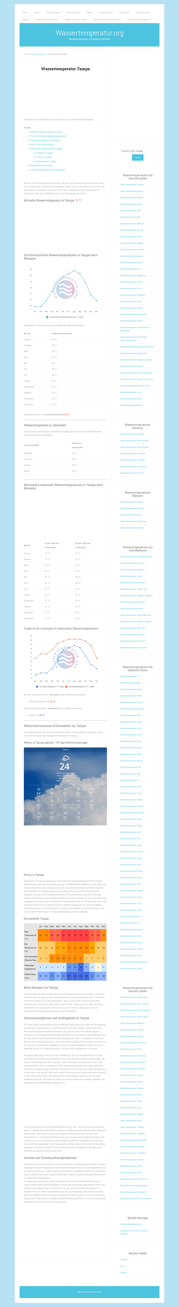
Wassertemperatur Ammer (131, 942)
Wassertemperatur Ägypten (132, 1114)
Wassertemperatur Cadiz (131, 236)
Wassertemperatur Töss (130, 903)
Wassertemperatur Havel (131, 735)
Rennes (123, 1272)
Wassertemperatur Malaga (131, 243)
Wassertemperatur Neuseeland (133, 1140)
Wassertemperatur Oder (130, 786)
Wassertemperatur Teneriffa (132, 434)
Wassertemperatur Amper (131, 689)
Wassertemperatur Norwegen (132, 1068)
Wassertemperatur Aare (130, 774)
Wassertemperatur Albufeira (132, 223)
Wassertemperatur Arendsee (132, 563)
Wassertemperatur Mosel (131, 748)
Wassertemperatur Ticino (131, 968)
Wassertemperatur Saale (131, 910)
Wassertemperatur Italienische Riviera (136, 379)
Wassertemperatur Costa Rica (133, 1153)
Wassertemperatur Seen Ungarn (134, 1017)
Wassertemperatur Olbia (130, 301)
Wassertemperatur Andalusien (133, 275)
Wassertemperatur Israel (130, 1108)
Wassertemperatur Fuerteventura (134, 440)
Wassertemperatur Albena (131, 405)
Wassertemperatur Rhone (131, 871)
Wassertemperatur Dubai (131, 204)
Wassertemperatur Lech (130, 832)
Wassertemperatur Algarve (131, 197)
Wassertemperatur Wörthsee (132, 582)
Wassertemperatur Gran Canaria (134, 447)
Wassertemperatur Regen (131, 819)
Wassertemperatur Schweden (133, 1062)
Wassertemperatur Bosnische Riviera (136, 1198)
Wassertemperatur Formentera (133, 521)
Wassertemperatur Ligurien (131, 191)
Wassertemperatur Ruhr (130, 838)
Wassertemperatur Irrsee (131, 576)
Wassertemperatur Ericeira (131, 366)
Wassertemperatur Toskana (132, 184)
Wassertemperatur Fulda (130, 722)
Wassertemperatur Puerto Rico (133, 1179)
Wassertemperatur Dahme (131, 949)
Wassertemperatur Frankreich (133, 1043)
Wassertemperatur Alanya (131, 256)
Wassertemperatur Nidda (131, 826)
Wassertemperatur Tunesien (132, 1030)
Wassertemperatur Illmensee (132, 602)
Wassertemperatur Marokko (132, 1023)
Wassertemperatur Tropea (131, 308)
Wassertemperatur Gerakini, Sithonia (136, 360)
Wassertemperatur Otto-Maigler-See (135, 615)
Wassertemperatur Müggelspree (134, 962)
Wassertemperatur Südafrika (132, 1133)
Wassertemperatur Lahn (130, 728)
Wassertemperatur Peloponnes (133, 353)
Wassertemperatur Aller (130, 683)
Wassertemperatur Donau (131, 702)
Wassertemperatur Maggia (131, 890)
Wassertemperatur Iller (130, 916)
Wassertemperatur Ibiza (130, 515)
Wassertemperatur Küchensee (133, 647)
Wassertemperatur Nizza (131, 288)
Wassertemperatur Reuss (131, 858)
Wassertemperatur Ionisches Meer (135, 386)
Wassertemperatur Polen (131, 1049)
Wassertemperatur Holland (131, 1075)
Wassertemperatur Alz (129, 676)
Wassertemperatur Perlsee (131, 608)
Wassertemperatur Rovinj (131, 282)
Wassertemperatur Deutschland (133, 997)
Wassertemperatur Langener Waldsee (136, 595)
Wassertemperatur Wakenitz (132, 813)
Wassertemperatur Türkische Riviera (136, 373)
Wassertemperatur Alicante (131, 230)
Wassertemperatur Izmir (130, 392)
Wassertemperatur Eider (130, 936)
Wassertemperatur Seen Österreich (135, 1010)
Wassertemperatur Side (130, 210)
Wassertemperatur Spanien (132, 1036)
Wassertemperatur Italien (131, 1095)
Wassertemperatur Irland (130, 1166)
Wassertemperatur (39, 54)
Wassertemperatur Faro (130, 269)
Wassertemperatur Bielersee (132, 569)
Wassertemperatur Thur (130, 884)
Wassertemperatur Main (130, 741)
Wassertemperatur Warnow (132, 806)
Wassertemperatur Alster (131, 767)
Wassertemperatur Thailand (132, 1127)
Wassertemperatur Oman (131, 1120)
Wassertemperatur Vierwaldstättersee (136, 556)
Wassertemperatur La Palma (132, 460)
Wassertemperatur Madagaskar (133, 1185)
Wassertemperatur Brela (130, 399)
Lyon (122, 1266)
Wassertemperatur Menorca (132, 508)
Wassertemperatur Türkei (131, 1101)
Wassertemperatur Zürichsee (132, 641)
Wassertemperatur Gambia (131, 1159)
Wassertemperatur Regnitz (131, 929)
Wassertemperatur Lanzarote (132, 453)
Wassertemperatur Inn (129, 923)
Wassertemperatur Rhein (131, 696)
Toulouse (124, 1259)
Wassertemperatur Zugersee (132, 634)
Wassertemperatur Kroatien (132, 1088)
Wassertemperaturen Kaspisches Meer (137, 347)
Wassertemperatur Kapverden (133, 314)
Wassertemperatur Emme (131, 877)
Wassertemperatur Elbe (130, 715)
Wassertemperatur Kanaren (132, 249)
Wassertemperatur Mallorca (132, 502)
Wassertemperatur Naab (130, 754)
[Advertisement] (65, 97)
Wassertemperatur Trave (131, 793)
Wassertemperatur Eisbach (132, 709)
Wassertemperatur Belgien (131, 1081)
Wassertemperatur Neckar (131, 761)
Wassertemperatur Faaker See (133, 589)
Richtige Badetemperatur (131, 1224)
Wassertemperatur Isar (130, 780)
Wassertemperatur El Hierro (132, 473)
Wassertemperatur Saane (131, 897)
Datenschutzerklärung (85, 1292)
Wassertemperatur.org (89, 32)
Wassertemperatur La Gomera (133, 466)
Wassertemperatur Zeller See (132, 628)
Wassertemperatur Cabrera (132, 528)
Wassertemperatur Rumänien (132, 1192)
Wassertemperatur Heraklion (132, 295)
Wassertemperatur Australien (132, 1146)
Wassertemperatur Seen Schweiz (134, 1004)
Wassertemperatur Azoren (131, 321)
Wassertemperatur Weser (131, 800)
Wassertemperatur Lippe (130, 845)
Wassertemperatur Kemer (131, 262)
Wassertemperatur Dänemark (133, 1056)
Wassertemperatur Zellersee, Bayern (136, 621)
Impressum (98, 1292)
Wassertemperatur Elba (130, 217)
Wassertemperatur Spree (131, 955)
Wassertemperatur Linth (130, 864)
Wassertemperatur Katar (130, 1172)
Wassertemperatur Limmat (131, 851)
